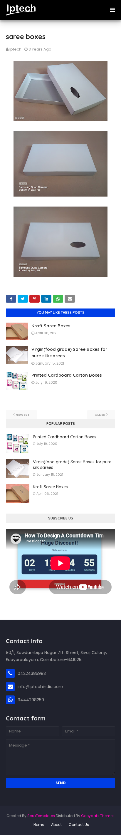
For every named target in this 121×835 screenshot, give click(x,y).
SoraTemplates (41, 815)
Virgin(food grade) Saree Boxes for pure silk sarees (72, 464)
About (56, 824)
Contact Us (79, 824)
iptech (15, 49)
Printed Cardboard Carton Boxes (66, 375)
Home (38, 824)
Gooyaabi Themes (98, 815)
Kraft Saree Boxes (50, 325)
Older (100, 414)
